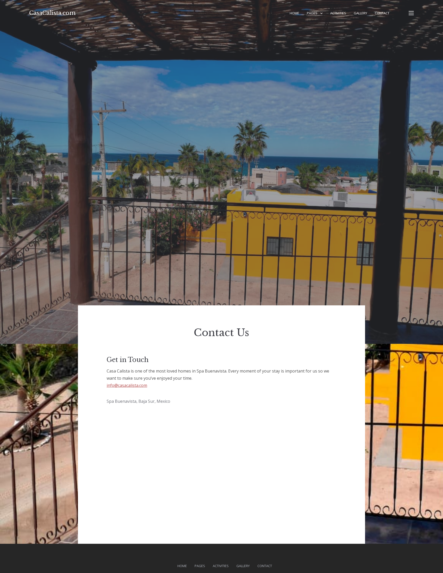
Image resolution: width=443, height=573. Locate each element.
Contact (382, 13)
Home (294, 13)
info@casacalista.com (127, 385)
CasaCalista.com (52, 12)
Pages (312, 13)
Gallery (360, 13)
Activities (338, 13)
